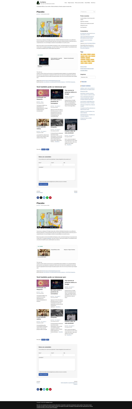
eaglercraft (82, 36)
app (81, 61)
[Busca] (94, 12)
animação (92, 59)
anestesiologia (83, 59)
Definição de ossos (83, 25)
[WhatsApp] (47, 197)
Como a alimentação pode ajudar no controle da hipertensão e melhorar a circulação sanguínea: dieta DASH (87, 98)
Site (64, 162)
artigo (89, 61)
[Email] (44, 197)
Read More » (57, 141)
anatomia (83, 57)
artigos (93, 61)
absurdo (89, 54)
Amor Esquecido (83, 27)
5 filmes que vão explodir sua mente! (87, 23)
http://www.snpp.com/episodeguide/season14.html (51, 80)
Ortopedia (54, 127)
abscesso (85, 54)
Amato (39, 14)
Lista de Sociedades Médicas (90, 43)
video (42, 101)
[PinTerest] (50, 197)
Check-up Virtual (83, 66)
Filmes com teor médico (79, 2)
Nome (40, 162)
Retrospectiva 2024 (84, 91)
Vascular (84, 81)
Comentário (41, 167)
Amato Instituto (86, 86)
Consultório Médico (84, 70)
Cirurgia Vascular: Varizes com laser (87, 68)
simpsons (43, 149)
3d (81, 54)
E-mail (52, 162)
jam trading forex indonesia (85, 33)
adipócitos (93, 54)
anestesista (88, 59)
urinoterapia (49, 238)
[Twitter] (41, 197)
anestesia (87, 57)
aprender (85, 61)
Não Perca (93, 2)
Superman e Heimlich (84, 21)
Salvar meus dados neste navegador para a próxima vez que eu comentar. (53, 181)
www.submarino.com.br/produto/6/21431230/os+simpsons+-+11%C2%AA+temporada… (60, 272)
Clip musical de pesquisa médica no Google (71, 92)
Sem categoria (71, 96)
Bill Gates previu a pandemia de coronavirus (56, 101)
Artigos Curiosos (71, 2)
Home (66, 2)
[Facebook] (38, 197)
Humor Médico (87, 2)
